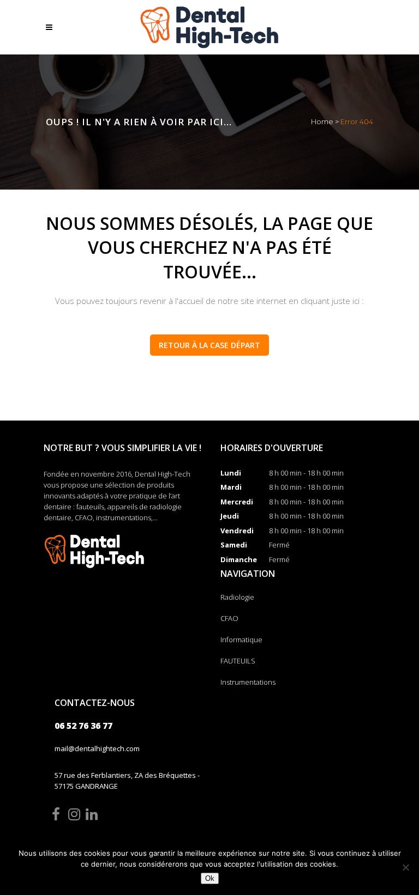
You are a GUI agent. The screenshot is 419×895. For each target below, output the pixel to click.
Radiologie (237, 597)
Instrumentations (248, 682)
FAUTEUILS (237, 661)
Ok (209, 878)
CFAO (229, 618)
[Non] (405, 867)
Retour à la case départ (209, 345)
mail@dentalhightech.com (97, 748)
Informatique (241, 639)
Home (322, 121)
